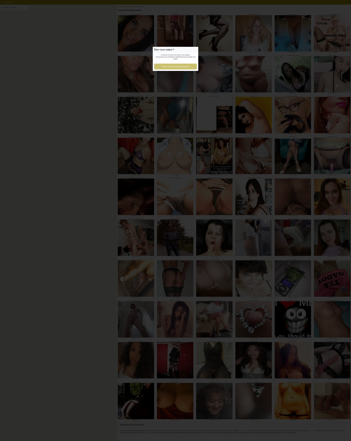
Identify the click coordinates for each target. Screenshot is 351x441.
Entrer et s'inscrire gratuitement (175, 66)
